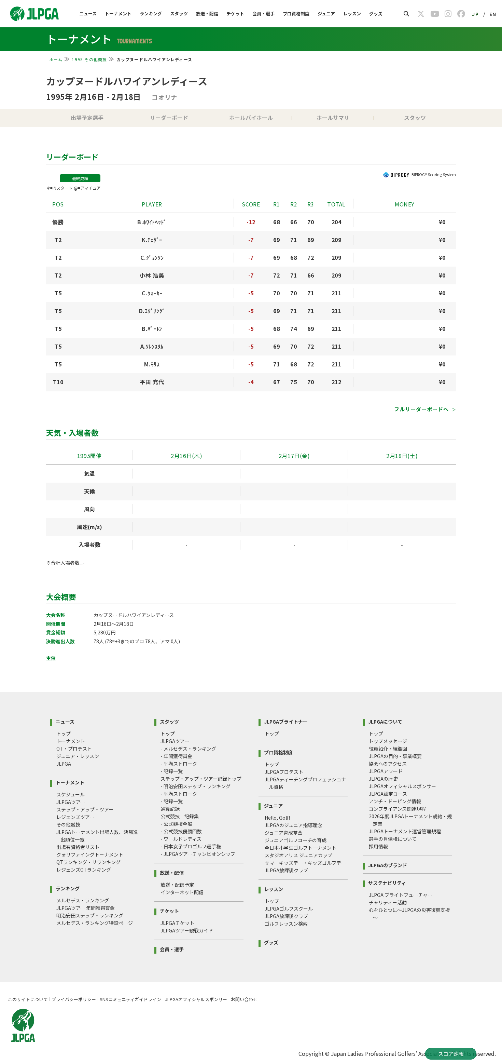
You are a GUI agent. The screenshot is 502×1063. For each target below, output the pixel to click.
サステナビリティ (387, 882)
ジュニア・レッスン (77, 756)
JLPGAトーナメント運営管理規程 (405, 831)
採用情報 (378, 846)
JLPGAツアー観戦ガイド (187, 930)
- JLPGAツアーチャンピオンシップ (198, 853)
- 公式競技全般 (176, 823)
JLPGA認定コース (388, 793)
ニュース (88, 13)
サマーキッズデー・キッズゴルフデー (305, 862)
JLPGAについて (385, 721)
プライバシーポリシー (74, 999)
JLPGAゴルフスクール (289, 908)
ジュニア (326, 13)
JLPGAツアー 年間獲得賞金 (85, 907)
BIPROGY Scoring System (434, 174)
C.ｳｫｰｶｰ (152, 293)
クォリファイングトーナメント (89, 854)
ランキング (151, 13)
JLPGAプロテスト (284, 771)
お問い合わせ (244, 999)
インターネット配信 (182, 892)
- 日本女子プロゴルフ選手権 (191, 846)
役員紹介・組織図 (388, 748)
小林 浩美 (152, 275)
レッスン (352, 13)
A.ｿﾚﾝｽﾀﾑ (152, 346)
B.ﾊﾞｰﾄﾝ (152, 328)
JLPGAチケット (177, 922)
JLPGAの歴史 (383, 778)
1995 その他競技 (89, 59)
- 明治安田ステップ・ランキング (196, 786)
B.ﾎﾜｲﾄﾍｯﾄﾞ (152, 222)
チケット (235, 13)
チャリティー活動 (388, 902)
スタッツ (179, 13)
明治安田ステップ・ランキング (89, 915)
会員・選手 (263, 13)
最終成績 (80, 178)
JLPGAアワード (386, 771)
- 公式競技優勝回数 (181, 831)
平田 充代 (152, 382)
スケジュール (70, 794)
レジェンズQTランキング (83, 869)
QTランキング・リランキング (88, 862)
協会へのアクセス (388, 763)
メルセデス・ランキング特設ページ (94, 922)
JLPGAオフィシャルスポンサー (402, 786)
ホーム (56, 59)
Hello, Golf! (277, 817)
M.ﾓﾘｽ (151, 364)
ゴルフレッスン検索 (286, 923)
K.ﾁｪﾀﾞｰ (152, 240)
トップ (63, 733)
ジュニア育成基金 (284, 832)
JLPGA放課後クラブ (286, 870)
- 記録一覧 (172, 771)
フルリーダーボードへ (422, 409)
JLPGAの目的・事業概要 (395, 756)
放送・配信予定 (177, 884)
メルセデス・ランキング (82, 900)
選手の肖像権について (393, 838)
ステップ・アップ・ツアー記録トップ (201, 778)
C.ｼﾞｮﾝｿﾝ (152, 257)
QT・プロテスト (74, 748)
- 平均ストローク (179, 763)
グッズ (375, 13)
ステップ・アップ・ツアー (84, 809)
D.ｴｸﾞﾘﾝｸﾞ (152, 311)
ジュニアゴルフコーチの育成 (295, 840)
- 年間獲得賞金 (176, 756)
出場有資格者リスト (77, 847)
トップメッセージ (388, 741)
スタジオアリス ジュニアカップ (298, 855)
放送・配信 (207, 13)
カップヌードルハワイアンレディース (126, 81)
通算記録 (170, 808)
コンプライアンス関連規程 (397, 808)
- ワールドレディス (181, 838)
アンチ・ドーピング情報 (395, 801)
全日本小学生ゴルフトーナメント (300, 847)
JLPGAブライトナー (286, 721)
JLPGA (63, 763)
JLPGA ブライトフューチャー (400, 894)
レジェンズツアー (75, 816)
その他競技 (68, 824)
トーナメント (118, 13)
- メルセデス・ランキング (188, 748)
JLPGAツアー (70, 801)
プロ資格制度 (296, 13)
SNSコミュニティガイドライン (130, 999)
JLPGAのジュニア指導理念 (293, 825)
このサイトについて (28, 999)
